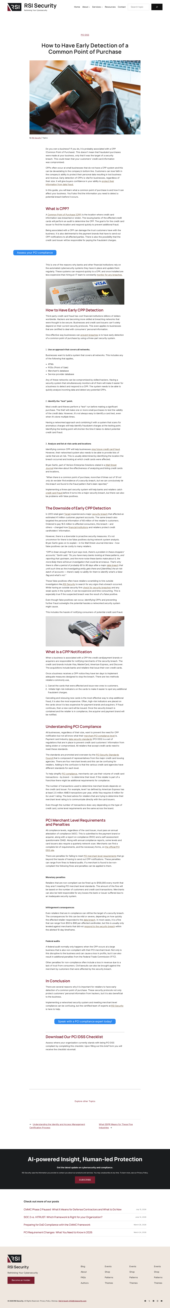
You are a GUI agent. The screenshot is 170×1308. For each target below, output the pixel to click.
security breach (100, 514)
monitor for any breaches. (109, 275)
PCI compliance (69, 774)
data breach (89, 920)
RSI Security (40, 5)
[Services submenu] (102, 7)
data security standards (80, 739)
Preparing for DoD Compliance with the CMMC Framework (57, 1224)
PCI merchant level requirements (100, 856)
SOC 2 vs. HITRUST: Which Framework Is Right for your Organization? (63, 1217)
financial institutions (78, 527)
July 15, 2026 (141, 1209)
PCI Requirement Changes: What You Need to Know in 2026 (58, 1232)
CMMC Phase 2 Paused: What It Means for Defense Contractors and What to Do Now (73, 1209)
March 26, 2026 (140, 1225)
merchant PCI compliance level (99, 736)
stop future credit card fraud (105, 449)
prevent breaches (89, 335)
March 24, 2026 (140, 1232)
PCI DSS (85, 35)
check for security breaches (97, 587)
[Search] (156, 7)
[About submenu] (89, 7)
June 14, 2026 (140, 1217)
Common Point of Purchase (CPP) (65, 214)
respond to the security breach (99, 926)
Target (67, 514)
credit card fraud (54, 493)
